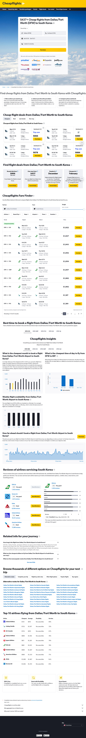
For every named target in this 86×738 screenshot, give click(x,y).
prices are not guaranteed (36, 700)
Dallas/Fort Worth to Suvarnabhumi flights (68, 585)
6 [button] (78, 314)
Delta (13, 503)
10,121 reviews (16, 518)
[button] (54, 23)
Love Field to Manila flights (11, 601)
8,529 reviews (16, 508)
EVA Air (14, 484)
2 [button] (67, 314)
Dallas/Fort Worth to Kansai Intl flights (14, 604)
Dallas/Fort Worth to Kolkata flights (39, 606)
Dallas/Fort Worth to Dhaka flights (39, 599)
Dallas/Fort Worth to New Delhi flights (67, 587)
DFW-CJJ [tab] (59, 331)
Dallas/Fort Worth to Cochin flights (66, 597)
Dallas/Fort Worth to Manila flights (13, 594)
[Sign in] (70, 9)
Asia (8, 87)
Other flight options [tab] (52, 576)
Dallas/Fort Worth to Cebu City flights (67, 604)
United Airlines (16, 513)
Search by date (12, 9)
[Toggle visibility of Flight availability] (65, 390)
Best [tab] (14, 118)
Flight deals (42, 9)
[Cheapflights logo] (12, 3)
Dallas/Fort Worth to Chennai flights (66, 594)
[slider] (84, 209)
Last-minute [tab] (22, 118)
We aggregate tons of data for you (13, 708)
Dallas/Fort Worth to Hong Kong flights (67, 592)
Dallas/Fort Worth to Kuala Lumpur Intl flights (69, 599)
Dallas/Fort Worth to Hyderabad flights (14, 587)
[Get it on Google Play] (39, 735)
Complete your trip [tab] (23, 576)
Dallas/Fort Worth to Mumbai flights (39, 587)
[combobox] (24, 28)
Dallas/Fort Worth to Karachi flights (13, 597)
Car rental (51, 9)
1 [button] (64, 314)
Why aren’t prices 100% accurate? (14, 711)
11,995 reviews (16, 527)
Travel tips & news (61, 9)
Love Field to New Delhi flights (38, 597)
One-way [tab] (31, 118)
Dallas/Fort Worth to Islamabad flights (40, 604)
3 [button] (71, 314)
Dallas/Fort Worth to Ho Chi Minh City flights (42, 590)
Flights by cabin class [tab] (37, 576)
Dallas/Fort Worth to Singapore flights (67, 601)
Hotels (35, 9)
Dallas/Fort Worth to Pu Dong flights (13, 599)
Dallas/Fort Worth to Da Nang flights (13, 606)
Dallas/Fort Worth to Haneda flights (39, 585)
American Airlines (17, 522)
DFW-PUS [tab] (43, 331)
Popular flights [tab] (65, 576)
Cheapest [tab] (7, 118)
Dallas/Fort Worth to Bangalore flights (14, 592)
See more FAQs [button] (31, 562)
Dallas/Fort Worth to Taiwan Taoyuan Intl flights (43, 592)
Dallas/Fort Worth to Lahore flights (39, 601)
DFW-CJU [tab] (51, 331)
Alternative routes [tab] (9, 576)
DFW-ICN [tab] (27, 331)
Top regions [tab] (75, 576)
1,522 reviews (16, 489)
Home (4, 9)
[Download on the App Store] (46, 735)
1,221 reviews (16, 499)
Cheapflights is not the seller (12, 705)
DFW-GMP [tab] (35, 331)
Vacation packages (25, 9)
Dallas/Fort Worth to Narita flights (13, 585)
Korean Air (15, 494)
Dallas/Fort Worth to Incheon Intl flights (14, 590)
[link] (12, 185)
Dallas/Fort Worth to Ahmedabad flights (41, 594)
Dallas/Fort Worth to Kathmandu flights (67, 590)
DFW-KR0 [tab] (27, 349)
